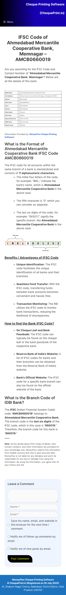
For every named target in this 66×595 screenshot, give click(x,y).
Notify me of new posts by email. (30, 548)
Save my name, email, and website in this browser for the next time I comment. (34, 524)
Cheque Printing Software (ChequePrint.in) (45, 8)
